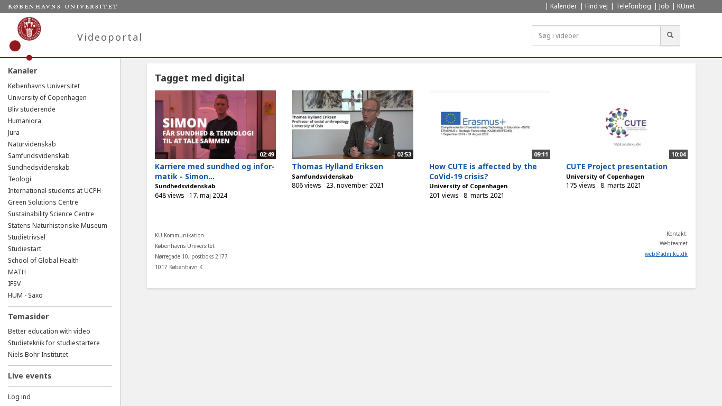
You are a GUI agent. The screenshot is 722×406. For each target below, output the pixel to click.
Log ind (19, 396)
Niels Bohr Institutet (38, 354)
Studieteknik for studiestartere (54, 342)
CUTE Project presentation (617, 166)
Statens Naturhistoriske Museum (57, 225)
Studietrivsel (26, 237)
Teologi (19, 178)
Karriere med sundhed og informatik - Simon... (215, 171)
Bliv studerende (31, 109)
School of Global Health (43, 260)
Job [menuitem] (664, 6)
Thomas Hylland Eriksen (337, 166)
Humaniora (24, 120)
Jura (14, 132)
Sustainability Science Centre (51, 213)
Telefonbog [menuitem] (633, 6)
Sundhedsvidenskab (39, 167)
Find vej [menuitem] (596, 6)
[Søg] (670, 35)
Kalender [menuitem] (563, 6)
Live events (30, 376)
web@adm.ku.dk (666, 253)
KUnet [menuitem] (686, 6)
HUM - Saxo (25, 295)
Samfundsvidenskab (39, 155)
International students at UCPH (54, 190)
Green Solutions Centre (43, 202)
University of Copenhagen (47, 97)
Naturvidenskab (32, 144)
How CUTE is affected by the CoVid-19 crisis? (483, 171)
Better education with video (49, 331)
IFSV (14, 283)
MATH (17, 271)
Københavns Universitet (44, 85)
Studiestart (24, 248)
